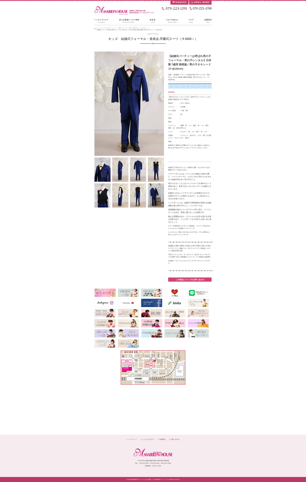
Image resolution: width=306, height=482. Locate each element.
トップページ (132, 439)
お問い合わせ (175, 439)
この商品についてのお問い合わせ (190, 280)
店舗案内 (162, 439)
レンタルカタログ (148, 439)
